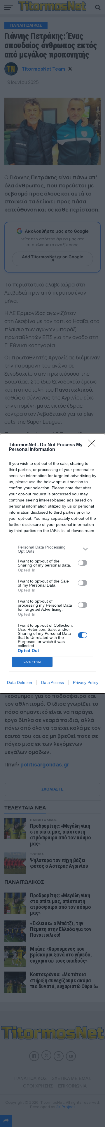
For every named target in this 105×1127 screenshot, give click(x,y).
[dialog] (52, 564)
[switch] (82, 563)
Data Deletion (19, 682)
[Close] (93, 445)
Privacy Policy (85, 682)
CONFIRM (32, 661)
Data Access (52, 682)
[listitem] (52, 549)
